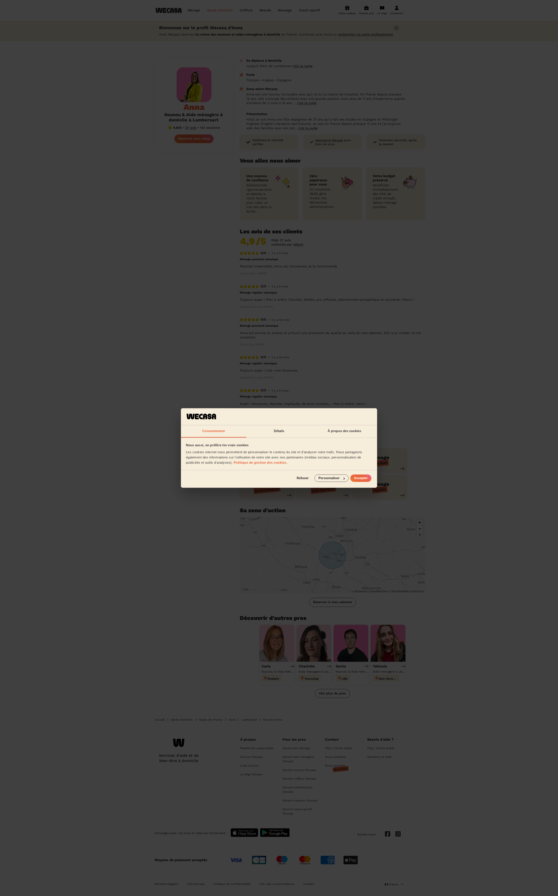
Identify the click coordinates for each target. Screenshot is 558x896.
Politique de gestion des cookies (260, 462)
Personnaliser (329, 478)
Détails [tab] (279, 431)
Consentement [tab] (213, 431)
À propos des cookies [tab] (344, 431)
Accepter (361, 478)
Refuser (303, 478)
